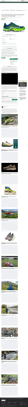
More (24, 2)
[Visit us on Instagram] (23, 0)
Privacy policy (15, 402)
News (5, 2)
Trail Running (13, 2)
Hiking (7, 2)
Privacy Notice (3, 101)
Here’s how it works (16, 20)
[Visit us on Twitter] (22, 0)
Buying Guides (19, 2)
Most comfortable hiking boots (19, 10)
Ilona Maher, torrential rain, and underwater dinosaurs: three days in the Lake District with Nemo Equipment (23, 88)
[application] (9, 78)
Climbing (16, 2)
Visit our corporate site (21, 398)
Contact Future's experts (10, 402)
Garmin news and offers (12, 10)
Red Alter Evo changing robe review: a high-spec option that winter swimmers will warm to (23, 91)
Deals (3, 2)
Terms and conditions (4, 402)
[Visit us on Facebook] (21, 0)
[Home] (1, 2)
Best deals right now (7, 10)
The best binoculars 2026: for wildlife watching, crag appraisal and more (9, 44)
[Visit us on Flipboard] (24, 0)
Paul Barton (5, 106)
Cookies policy (21, 402)
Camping (10, 2)
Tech (22, 2)
